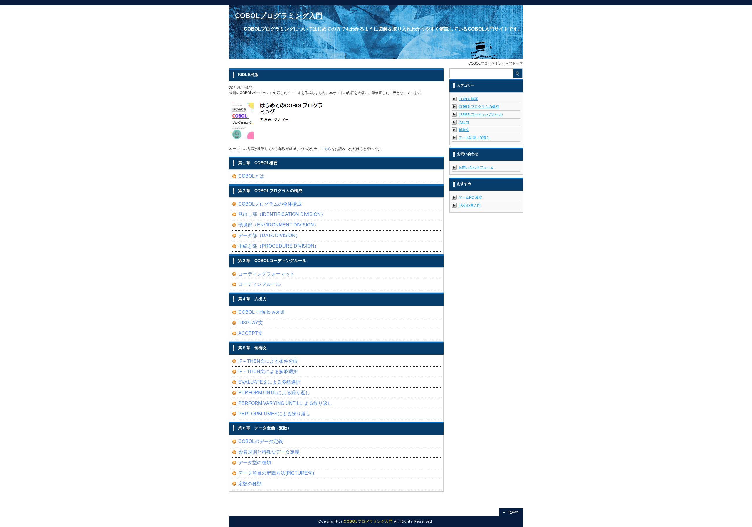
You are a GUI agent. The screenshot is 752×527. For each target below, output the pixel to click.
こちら (326, 149)
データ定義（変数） (474, 137)
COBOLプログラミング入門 (279, 15)
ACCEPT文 (250, 333)
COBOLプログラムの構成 (479, 107)
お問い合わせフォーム (476, 167)
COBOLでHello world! (261, 312)
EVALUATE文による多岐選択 (269, 382)
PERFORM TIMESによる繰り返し (274, 413)
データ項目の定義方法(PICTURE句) (276, 473)
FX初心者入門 (470, 205)
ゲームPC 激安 (470, 197)
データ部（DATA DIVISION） (269, 235)
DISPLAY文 (250, 322)
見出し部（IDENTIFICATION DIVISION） (281, 214)
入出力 (464, 122)
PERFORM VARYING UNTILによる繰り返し (285, 403)
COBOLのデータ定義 (260, 441)
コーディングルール (259, 284)
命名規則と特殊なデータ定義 (268, 451)
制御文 (464, 130)
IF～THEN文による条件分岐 (268, 361)
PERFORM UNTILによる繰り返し (274, 392)
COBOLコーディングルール (481, 114)
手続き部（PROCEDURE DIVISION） (278, 246)
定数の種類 (250, 483)
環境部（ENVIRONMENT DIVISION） (278, 224)
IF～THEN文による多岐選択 (268, 371)
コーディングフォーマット (266, 273)
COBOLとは (251, 176)
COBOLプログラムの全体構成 (270, 204)
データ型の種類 (254, 462)
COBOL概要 (468, 99)
